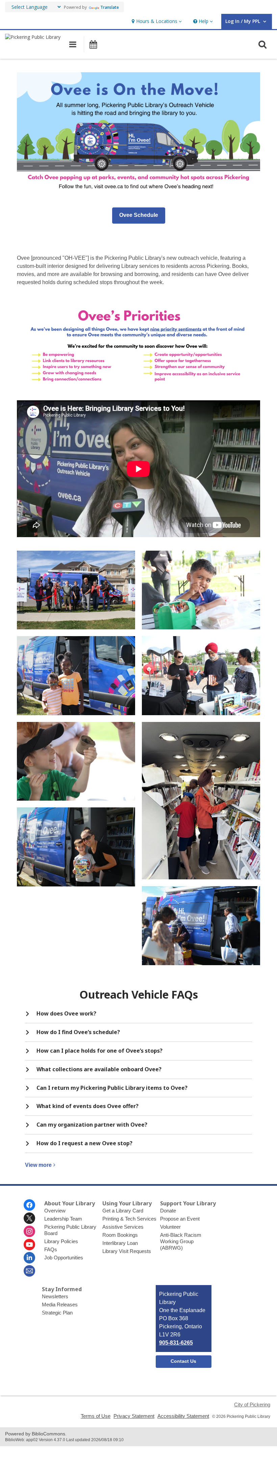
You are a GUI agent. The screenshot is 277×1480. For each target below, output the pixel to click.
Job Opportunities (63, 1257)
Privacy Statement (134, 1416)
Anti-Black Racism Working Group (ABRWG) (180, 1241)
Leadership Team (63, 1219)
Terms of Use (95, 1416)
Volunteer (170, 1227)
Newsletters (55, 1296)
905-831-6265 (176, 1343)
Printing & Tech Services (129, 1219)
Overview (55, 1210)
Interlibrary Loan (120, 1243)
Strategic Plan (57, 1312)
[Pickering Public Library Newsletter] (29, 1271)
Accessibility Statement (183, 1416)
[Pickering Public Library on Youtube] (29, 1244)
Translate (109, 7)
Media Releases (60, 1304)
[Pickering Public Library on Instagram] (29, 1231)
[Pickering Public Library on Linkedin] (29, 1257)
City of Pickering (252, 1404)
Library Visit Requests (126, 1251)
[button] (156, 21)
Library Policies (61, 1241)
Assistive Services (123, 1227)
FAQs (50, 1249)
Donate (168, 1210)
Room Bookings (120, 1235)
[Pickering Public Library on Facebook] (29, 1205)
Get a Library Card (122, 1210)
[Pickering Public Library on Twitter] (29, 1218)
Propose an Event (180, 1219)
